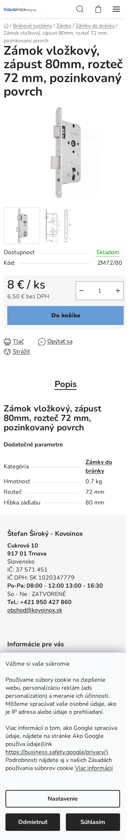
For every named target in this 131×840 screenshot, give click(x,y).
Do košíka (65, 315)
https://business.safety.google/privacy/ (55, 752)
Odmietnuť (32, 822)
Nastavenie (63, 799)
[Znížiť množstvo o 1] (81, 291)
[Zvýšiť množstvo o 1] (117, 291)
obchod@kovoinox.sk (34, 610)
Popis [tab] (66, 384)
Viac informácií (94, 768)
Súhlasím (92, 822)
